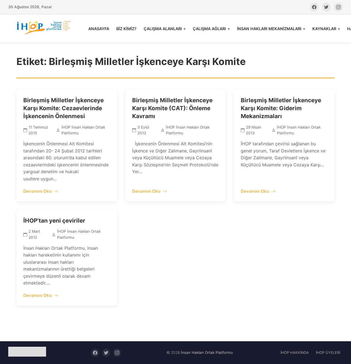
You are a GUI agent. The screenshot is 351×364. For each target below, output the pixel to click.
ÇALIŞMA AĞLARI (209, 28)
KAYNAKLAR (324, 28)
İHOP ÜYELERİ (328, 352)
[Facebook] (314, 7)
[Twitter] (326, 7)
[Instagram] (338, 7)
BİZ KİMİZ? (126, 28)
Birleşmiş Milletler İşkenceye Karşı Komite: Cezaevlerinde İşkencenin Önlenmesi (63, 108)
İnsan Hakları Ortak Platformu (207, 352)
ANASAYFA (98, 28)
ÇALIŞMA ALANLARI (163, 28)
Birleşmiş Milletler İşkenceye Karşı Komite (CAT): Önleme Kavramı (172, 108)
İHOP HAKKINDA (295, 352)
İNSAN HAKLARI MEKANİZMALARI (269, 28)
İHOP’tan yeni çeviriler (54, 220)
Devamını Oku (37, 191)
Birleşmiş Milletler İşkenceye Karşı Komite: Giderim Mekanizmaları (281, 108)
